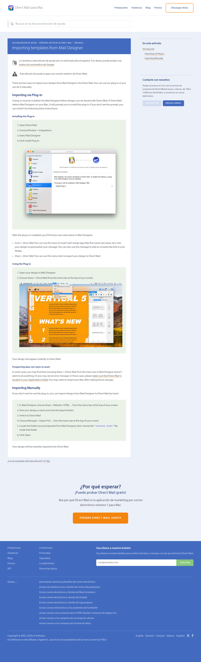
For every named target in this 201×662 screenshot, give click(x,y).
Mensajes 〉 (80, 43)
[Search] (12, 24)
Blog (148, 8)
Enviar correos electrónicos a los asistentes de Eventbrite (68, 608)
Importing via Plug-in (154, 54)
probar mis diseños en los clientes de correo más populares (69, 587)
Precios (158, 8)
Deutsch (149, 636)
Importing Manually (154, 58)
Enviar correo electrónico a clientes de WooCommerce (67, 592)
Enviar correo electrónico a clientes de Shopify (63, 597)
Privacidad (44, 553)
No (48, 461)
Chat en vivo (152, 103)
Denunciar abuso (48, 568)
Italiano (170, 636)
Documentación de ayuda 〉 (25, 43)
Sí (44, 461)
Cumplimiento (46, 563)
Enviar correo (173, 103)
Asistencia (136, 8)
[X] (188, 636)
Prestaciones (121, 8)
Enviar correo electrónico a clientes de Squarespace (65, 602)
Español (180, 636)
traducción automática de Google (36, 65)
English (140, 636)
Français (160, 636)
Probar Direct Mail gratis (100, 518)
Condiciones (45, 548)
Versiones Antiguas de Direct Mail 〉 (56, 43)
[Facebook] (192, 636)
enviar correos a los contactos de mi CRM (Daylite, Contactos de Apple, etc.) (78, 613)
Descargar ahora (179, 8)
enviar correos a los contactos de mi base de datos (65, 623)
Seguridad (44, 558)
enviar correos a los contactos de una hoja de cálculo (66, 618)
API (9, 568)
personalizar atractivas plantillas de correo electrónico (67, 582)
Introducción (149, 49)
